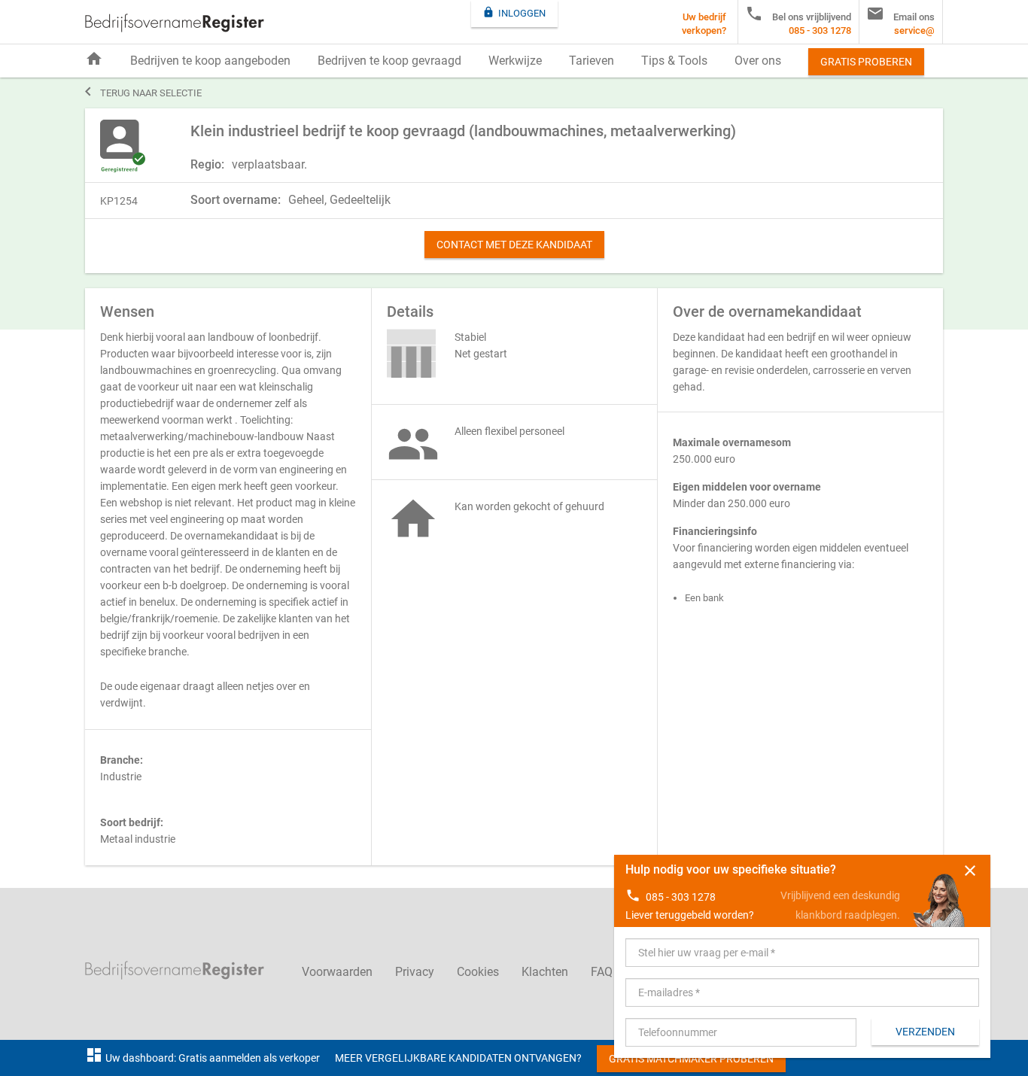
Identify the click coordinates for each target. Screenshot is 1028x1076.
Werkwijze (515, 60)
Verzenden (925, 1032)
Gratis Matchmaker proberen (691, 1059)
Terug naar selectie (143, 92)
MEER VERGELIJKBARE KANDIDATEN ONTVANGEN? (458, 1058)
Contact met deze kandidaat (514, 245)
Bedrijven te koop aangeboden (210, 60)
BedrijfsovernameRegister (174, 23)
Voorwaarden (337, 972)
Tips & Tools (674, 60)
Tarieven (591, 60)
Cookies (478, 972)
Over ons (758, 60)
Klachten (545, 972)
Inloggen (514, 12)
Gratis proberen (866, 62)
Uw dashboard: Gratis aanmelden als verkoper (202, 1058)
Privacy (414, 972)
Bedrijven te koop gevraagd (389, 60)
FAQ (602, 972)
